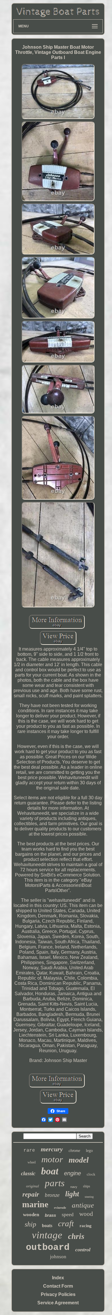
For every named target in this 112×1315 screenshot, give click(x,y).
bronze (52, 1195)
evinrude (60, 1207)
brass (50, 1215)
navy (73, 1187)
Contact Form (58, 1286)
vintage (47, 1235)
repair (30, 1194)
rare (29, 1150)
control (82, 1249)
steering (89, 1196)
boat (49, 1171)
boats (47, 1225)
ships (86, 1186)
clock (91, 1174)
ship (30, 1224)
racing (86, 1225)
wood (86, 1213)
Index (58, 1277)
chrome (74, 1150)
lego (89, 1150)
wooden (31, 1214)
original (32, 1186)
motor (52, 1159)
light (72, 1194)
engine (72, 1173)
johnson (58, 1256)
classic (28, 1173)
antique (83, 1205)
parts (55, 1183)
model (79, 1159)
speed (68, 1214)
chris (76, 1236)
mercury (52, 1149)
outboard (47, 1247)
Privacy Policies (58, 1294)
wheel (32, 1162)
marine (35, 1204)
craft (66, 1223)
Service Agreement (58, 1302)
